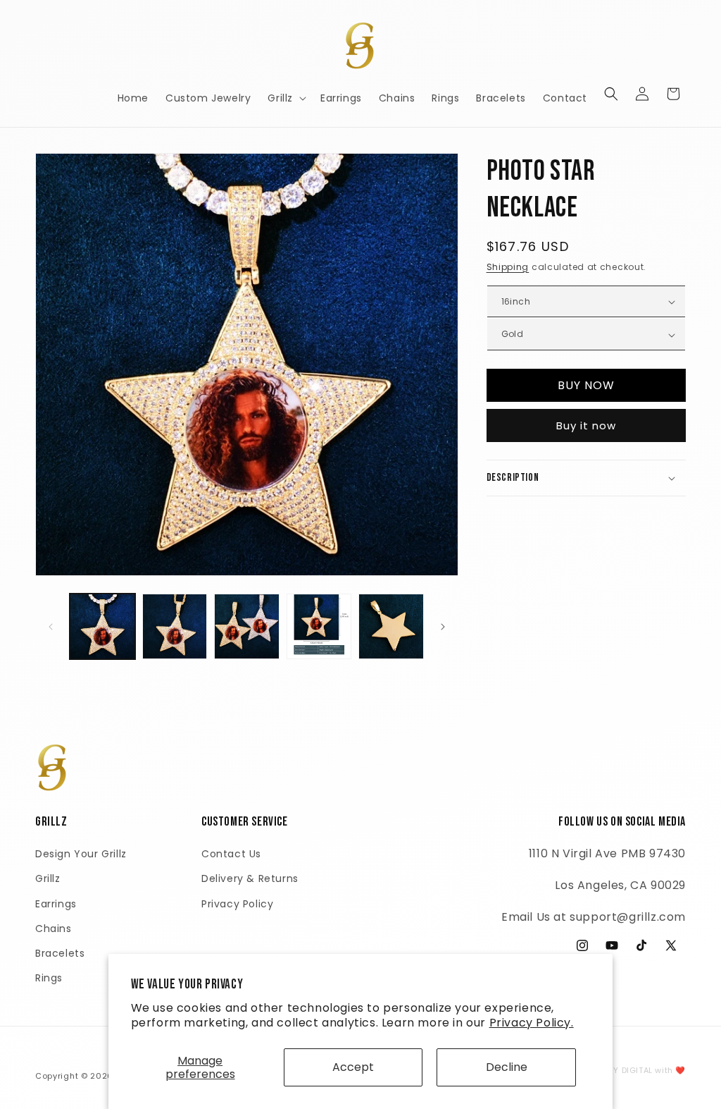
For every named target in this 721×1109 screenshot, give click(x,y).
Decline (506, 1067)
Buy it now (586, 425)
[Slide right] (442, 626)
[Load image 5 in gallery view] (391, 626)
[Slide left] (50, 626)
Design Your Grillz (81, 854)
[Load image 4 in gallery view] (319, 626)
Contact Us (231, 854)
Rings (49, 978)
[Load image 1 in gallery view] (102, 626)
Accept (353, 1067)
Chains (53, 928)
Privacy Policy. (531, 1023)
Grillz (48, 878)
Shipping (508, 267)
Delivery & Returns (250, 878)
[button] (285, 98)
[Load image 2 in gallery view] (175, 626)
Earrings (56, 904)
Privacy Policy (237, 904)
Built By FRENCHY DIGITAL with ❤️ (616, 1070)
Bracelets (59, 953)
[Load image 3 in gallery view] (247, 626)
